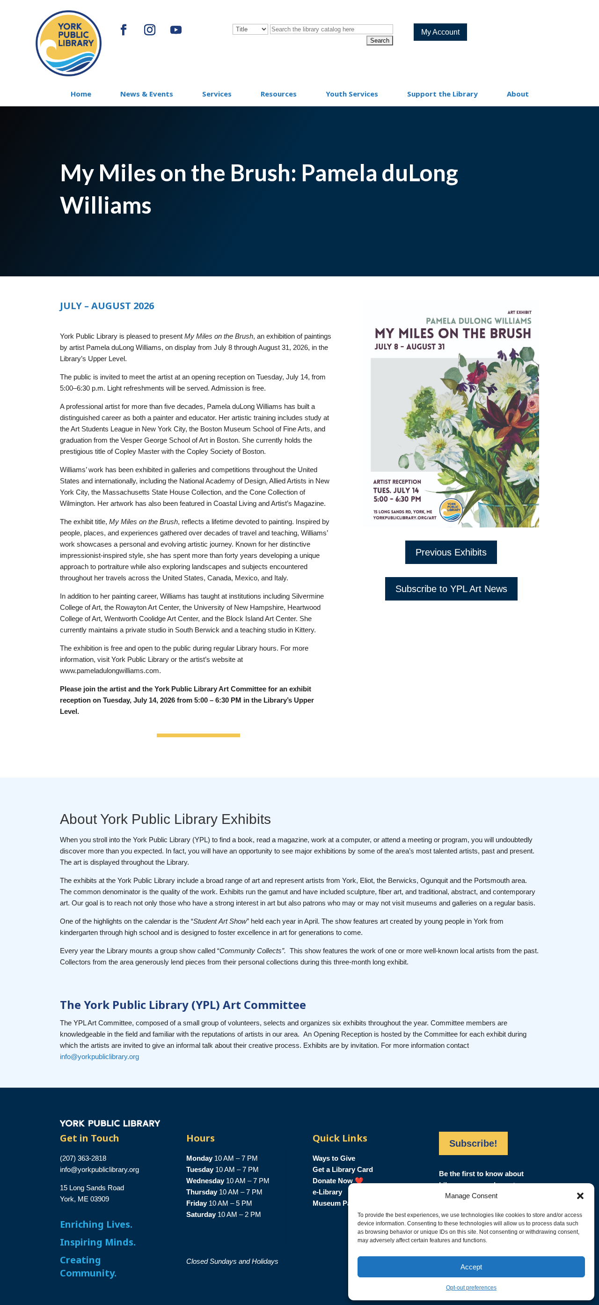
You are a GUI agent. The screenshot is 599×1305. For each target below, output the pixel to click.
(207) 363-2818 (83, 1158)
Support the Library (442, 93)
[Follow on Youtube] (176, 30)
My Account (440, 32)
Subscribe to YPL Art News (451, 589)
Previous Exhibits (451, 552)
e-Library (327, 1192)
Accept (471, 1267)
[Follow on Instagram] (150, 30)
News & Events (146, 93)
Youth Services (352, 93)
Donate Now (333, 1181)
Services (217, 93)
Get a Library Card (343, 1169)
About (518, 93)
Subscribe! (473, 1143)
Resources (279, 93)
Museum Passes (339, 1203)
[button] (580, 1196)
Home (81, 93)
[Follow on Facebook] (123, 30)
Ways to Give (334, 1158)
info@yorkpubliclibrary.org (99, 1056)
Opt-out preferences (471, 1287)
